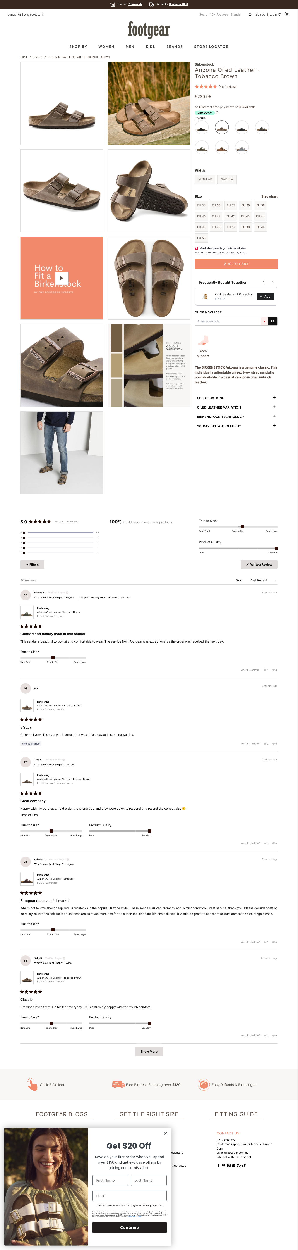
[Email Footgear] (234, 1166)
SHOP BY (78, 46)
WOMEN (106, 46)
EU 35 (201, 205)
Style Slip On (41, 57)
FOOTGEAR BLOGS (62, 1114)
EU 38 (245, 205)
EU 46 (216, 227)
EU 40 (201, 216)
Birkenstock (204, 64)
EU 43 (245, 216)
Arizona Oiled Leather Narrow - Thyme (58, 614)
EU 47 (231, 227)
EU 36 (216, 205)
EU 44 (260, 216)
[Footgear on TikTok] (244, 1166)
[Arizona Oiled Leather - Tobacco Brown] (149, 103)
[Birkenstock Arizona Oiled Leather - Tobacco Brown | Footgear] (62, 103)
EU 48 (245, 227)
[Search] (272, 321)
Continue (129, 1227)
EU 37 (231, 205)
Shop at (129, 4)
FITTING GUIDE (236, 1114)
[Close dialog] (166, 1133)
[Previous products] (263, 282)
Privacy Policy (132, 1216)
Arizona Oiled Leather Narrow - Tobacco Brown (63, 781)
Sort (239, 580)
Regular (205, 179)
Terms (139, 1216)
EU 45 (201, 227)
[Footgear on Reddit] (239, 1166)
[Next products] (273, 282)
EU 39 (260, 205)
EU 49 (260, 227)
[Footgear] (149, 30)
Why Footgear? (33, 14)
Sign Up (260, 14)
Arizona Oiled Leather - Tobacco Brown (59, 707)
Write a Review (264, 565)
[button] (216, 86)
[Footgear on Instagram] (229, 1166)
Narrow (227, 179)
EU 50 (201, 238)
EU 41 (216, 216)
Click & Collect (52, 1085)
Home (24, 57)
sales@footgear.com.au (232, 1152)
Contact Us (14, 14)
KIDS (150, 46)
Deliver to (172, 4)
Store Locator (211, 46)
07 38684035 (226, 1140)
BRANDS (174, 46)
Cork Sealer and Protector (233, 294)
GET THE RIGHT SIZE (149, 1114)
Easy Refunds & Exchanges (234, 1085)
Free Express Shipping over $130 (153, 1085)
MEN (130, 46)
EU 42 (230, 216)
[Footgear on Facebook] (219, 1166)
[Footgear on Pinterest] (224, 1166)
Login (273, 14)
